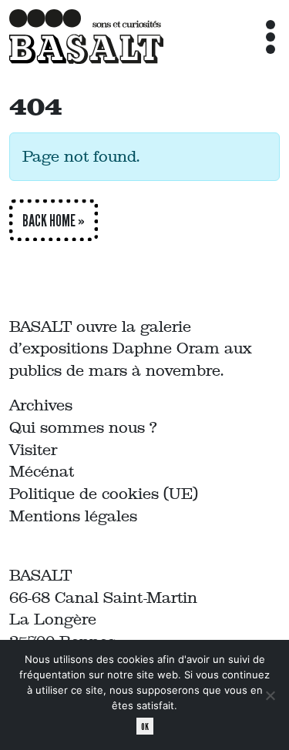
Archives (40, 405)
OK (145, 726)
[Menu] (270, 37)
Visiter (33, 449)
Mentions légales (73, 516)
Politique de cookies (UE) (103, 493)
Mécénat (41, 471)
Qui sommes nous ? (82, 427)
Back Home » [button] (53, 220)
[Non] (269, 695)
